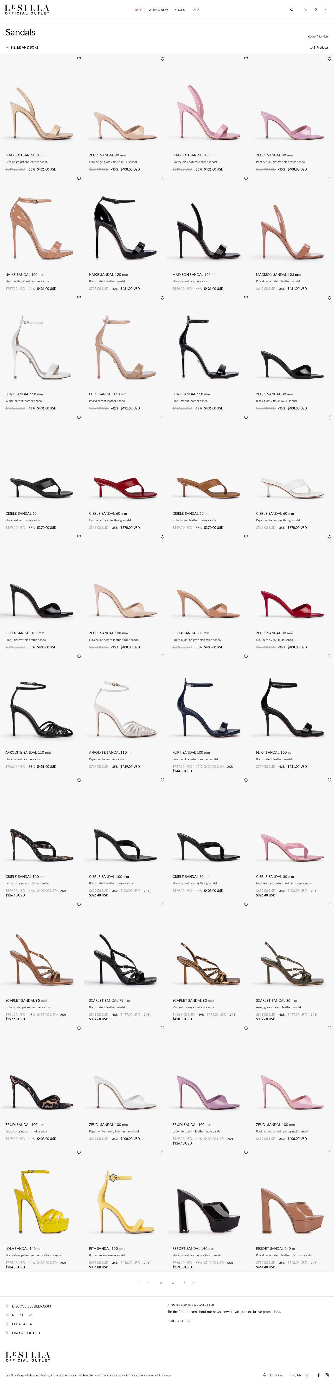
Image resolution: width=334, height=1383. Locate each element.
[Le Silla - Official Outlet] (27, 9)
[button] (138, 10)
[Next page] (193, 1283)
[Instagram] (327, 1375)
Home (311, 36)
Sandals (324, 36)
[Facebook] (318, 1375)
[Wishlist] (315, 9)
